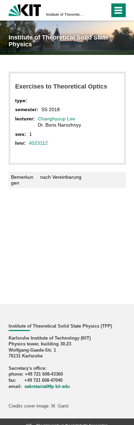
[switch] (92, 10)
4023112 (38, 143)
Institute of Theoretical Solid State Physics (65, 14)
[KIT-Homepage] (25, 9)
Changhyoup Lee (56, 118)
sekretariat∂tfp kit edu (47, 386)
